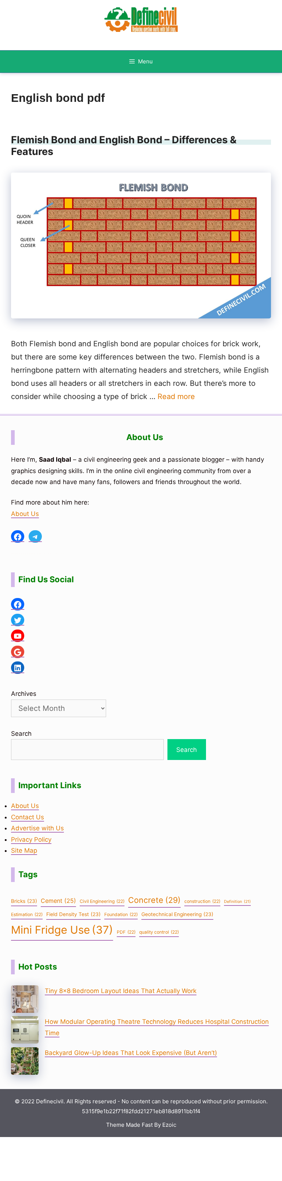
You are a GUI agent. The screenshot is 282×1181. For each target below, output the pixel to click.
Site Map (24, 850)
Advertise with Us (37, 828)
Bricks (24, 901)
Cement (58, 900)
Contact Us (27, 817)
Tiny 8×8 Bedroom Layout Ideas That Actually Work (120, 990)
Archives (23, 693)
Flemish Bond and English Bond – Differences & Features (123, 146)
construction (202, 901)
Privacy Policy (31, 839)
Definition (237, 901)
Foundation (121, 914)
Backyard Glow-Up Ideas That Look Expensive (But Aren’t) (131, 1052)
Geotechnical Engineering (177, 914)
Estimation (27, 914)
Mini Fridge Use (62, 929)
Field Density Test (73, 914)
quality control (159, 932)
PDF (126, 932)
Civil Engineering (102, 901)
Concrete (154, 900)
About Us (25, 513)
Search (21, 733)
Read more (176, 396)
